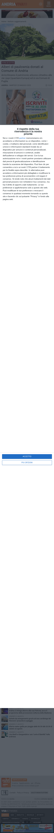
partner (22, 138)
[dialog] (27, 416)
